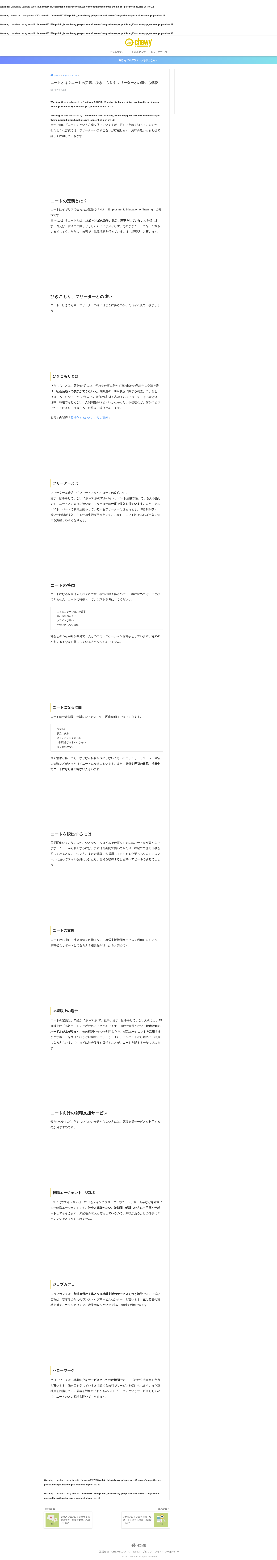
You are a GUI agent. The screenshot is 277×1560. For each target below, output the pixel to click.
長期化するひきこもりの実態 (89, 417)
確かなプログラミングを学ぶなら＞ (138, 60)
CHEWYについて (120, 1551)
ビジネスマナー (118, 52)
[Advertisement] (106, 165)
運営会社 (104, 1551)
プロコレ (147, 1551)
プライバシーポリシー (167, 1551)
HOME (141, 1545)
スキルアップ (138, 52)
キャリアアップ (159, 52)
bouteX (136, 1551)
